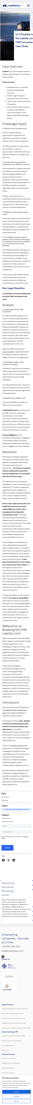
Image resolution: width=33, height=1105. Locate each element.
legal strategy (18, 773)
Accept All (16, 1092)
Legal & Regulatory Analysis (20, 809)
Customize (17, 1096)
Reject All (16, 1101)
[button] (3, 860)
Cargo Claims (8, 809)
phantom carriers (17, 746)
